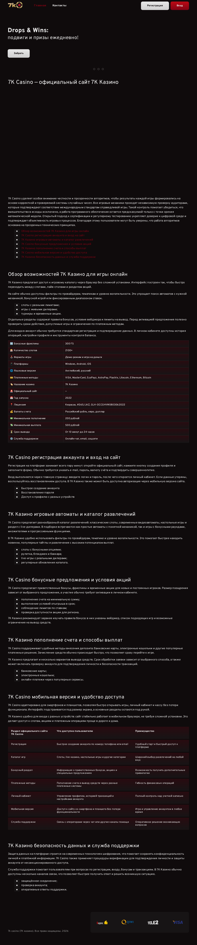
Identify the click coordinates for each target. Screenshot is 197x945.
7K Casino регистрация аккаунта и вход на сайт (52, 235)
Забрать (19, 53)
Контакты (59, 5)
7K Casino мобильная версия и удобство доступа (54, 252)
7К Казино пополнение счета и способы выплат (53, 248)
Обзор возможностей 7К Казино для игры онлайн (55, 231)
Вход (180, 5)
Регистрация (155, 5)
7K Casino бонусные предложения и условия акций (56, 244)
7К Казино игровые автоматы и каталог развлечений (57, 239)
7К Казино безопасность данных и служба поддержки (58, 257)
